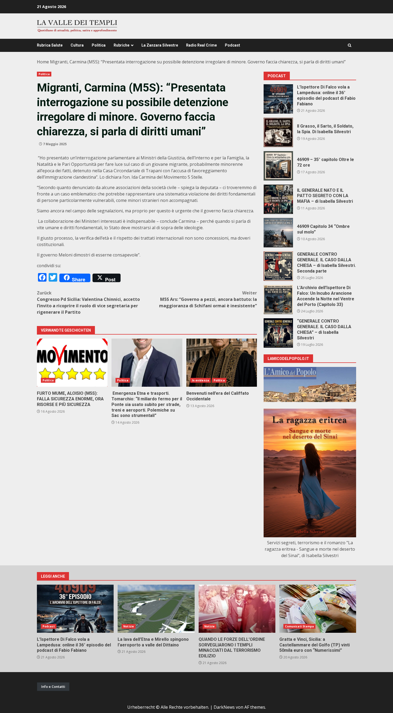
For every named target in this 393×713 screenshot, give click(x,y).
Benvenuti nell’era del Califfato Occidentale (221, 363)
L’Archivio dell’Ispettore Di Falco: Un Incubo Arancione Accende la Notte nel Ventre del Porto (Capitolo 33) (278, 299)
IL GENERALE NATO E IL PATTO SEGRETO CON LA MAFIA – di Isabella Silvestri (278, 199)
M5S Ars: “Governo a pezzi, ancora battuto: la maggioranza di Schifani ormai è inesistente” (208, 299)
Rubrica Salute (50, 45)
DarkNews (224, 707)
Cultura (77, 45)
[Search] (349, 45)
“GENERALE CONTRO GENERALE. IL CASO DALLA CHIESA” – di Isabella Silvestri (278, 333)
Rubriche (121, 45)
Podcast (232, 45)
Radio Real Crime (201, 45)
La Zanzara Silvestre (159, 45)
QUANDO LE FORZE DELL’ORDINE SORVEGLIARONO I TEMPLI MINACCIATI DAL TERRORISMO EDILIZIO (237, 609)
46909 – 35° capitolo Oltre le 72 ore (278, 166)
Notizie (128, 626)
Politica (99, 45)
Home (43, 62)
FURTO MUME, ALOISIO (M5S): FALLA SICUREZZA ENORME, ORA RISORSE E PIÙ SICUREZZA (72, 363)
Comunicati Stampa (299, 626)
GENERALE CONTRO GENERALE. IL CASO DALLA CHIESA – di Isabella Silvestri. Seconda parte (278, 266)
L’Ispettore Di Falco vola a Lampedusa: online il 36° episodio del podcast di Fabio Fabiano (278, 99)
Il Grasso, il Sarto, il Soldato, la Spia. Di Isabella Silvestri (278, 132)
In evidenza (200, 380)
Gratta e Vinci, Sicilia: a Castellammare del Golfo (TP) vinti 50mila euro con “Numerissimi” (317, 609)
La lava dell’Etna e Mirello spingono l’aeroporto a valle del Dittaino (156, 609)
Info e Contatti (53, 686)
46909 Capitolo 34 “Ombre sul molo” (278, 232)
